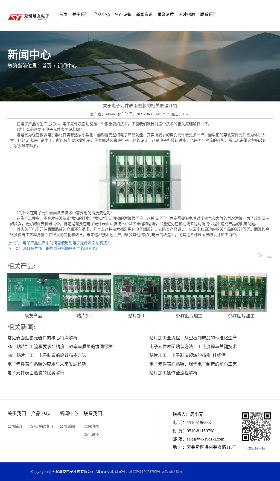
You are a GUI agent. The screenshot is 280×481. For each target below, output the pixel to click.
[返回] (259, 255)
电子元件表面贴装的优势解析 (35, 373)
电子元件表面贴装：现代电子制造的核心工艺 (193, 364)
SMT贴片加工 (189, 316)
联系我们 (208, 14)
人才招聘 (187, 14)
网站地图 (91, 426)
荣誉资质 (166, 14)
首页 (63, 14)
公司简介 (15, 426)
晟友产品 (33, 315)
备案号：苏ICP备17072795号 (138, 472)
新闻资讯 (144, 14)
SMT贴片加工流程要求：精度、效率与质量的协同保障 (60, 346)
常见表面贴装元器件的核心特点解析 (42, 338)
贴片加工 (85, 315)
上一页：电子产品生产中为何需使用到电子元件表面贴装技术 (59, 243)
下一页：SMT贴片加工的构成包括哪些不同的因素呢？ (53, 248)
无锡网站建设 (172, 472)
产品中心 (102, 14)
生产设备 (123, 14)
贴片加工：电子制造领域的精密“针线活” (188, 355)
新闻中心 (67, 65)
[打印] (270, 255)
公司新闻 (67, 426)
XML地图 (91, 435)
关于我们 (80, 14)
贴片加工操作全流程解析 (173, 373)
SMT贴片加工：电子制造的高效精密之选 (46, 355)
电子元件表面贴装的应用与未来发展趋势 (46, 364)
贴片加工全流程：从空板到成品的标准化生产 (193, 338)
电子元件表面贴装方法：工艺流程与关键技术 (193, 346)
